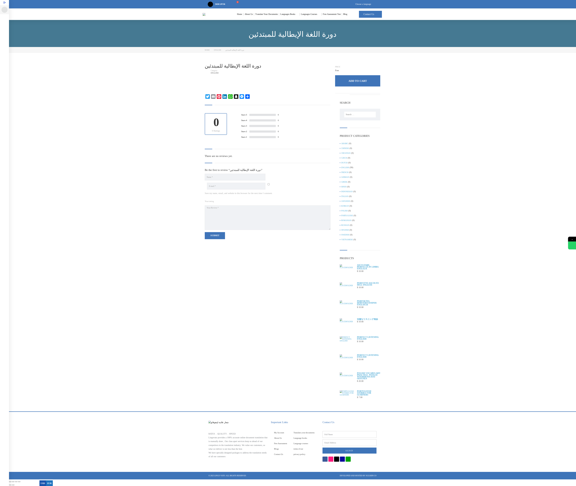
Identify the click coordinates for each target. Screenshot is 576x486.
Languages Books (287, 14)
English (217, 50)
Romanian (346, 220)
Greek (344, 182)
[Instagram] (330, 459)
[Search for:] (360, 114)
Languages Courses (309, 14)
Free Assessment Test (332, 14)
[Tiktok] (336, 459)
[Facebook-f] (325, 459)
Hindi (343, 187)
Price (337, 67)
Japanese (345, 201)
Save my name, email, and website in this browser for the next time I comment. (239, 193)
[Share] (16, 481)
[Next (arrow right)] (13, 484)
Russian (345, 225)
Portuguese (347, 216)
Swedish (345, 235)
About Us (249, 14)
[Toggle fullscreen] (13, 481)
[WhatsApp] (572, 245)
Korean (345, 206)
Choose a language (363, 4)
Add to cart (357, 80)
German (345, 177)
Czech (344, 158)
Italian (344, 196)
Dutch (344, 163)
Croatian (346, 153)
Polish (344, 211)
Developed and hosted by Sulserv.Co (358, 476)
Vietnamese (347, 240)
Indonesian (347, 191)
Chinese (345, 148)
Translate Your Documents (266, 14)
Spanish (345, 230)
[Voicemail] (342, 459)
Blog (345, 14)
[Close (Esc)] (19, 481)
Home (239, 14)
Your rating (209, 201)
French (344, 172)
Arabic (344, 143)
